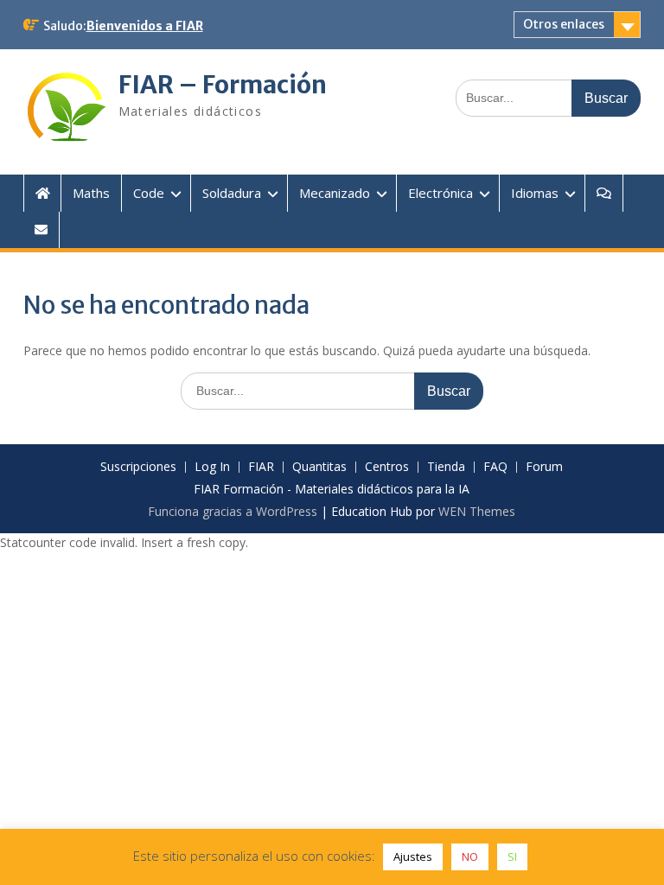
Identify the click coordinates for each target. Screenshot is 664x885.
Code (148, 192)
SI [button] (512, 856)
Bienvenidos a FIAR (144, 26)
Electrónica (440, 192)
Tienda (446, 467)
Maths (91, 192)
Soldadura (231, 192)
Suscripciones (138, 467)
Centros (387, 467)
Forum (544, 467)
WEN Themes (476, 511)
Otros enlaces (563, 24)
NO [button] (470, 856)
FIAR (261, 467)
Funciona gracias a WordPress (232, 511)
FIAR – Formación (222, 84)
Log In (212, 467)
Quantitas (319, 467)
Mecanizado (334, 192)
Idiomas (535, 192)
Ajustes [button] (412, 856)
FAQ (495, 467)
